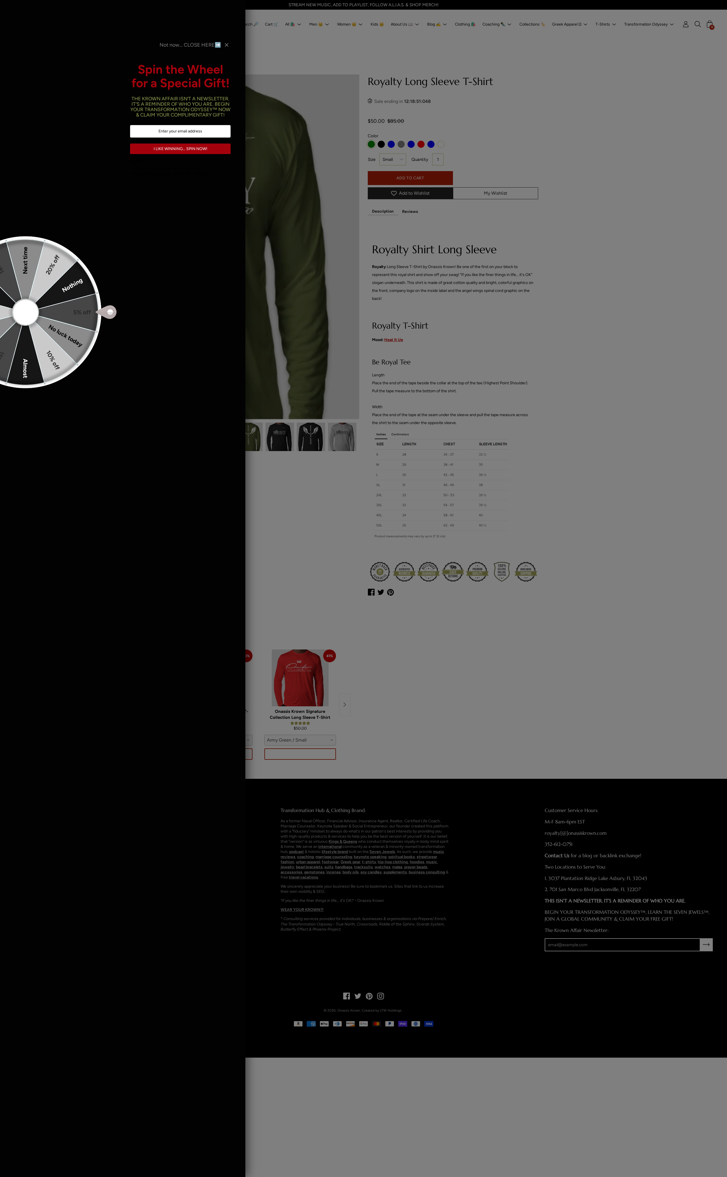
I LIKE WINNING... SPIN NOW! (180, 148)
